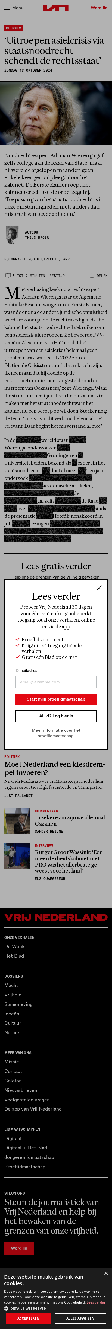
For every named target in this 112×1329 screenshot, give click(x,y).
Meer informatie (47, 730)
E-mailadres (26, 670)
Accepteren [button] (28, 1318)
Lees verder (96, 1302)
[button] (56, 1308)
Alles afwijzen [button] (80, 1318)
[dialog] (56, 1298)
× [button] (106, 1274)
